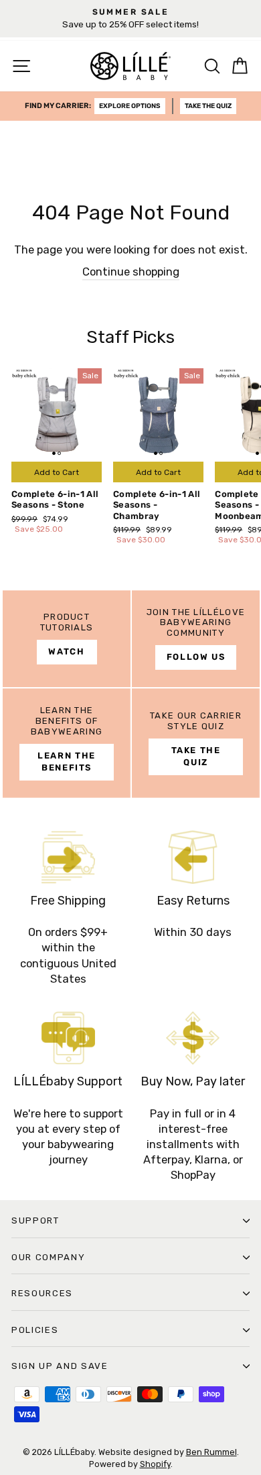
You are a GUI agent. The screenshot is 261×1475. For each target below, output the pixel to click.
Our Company (48, 1257)
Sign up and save (59, 1366)
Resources (42, 1293)
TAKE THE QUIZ (208, 106)
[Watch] (66, 639)
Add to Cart (56, 472)
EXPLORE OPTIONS (130, 106)
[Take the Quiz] (196, 743)
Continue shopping (130, 272)
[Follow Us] (196, 639)
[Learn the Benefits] (66, 743)
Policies (34, 1330)
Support (35, 1220)
